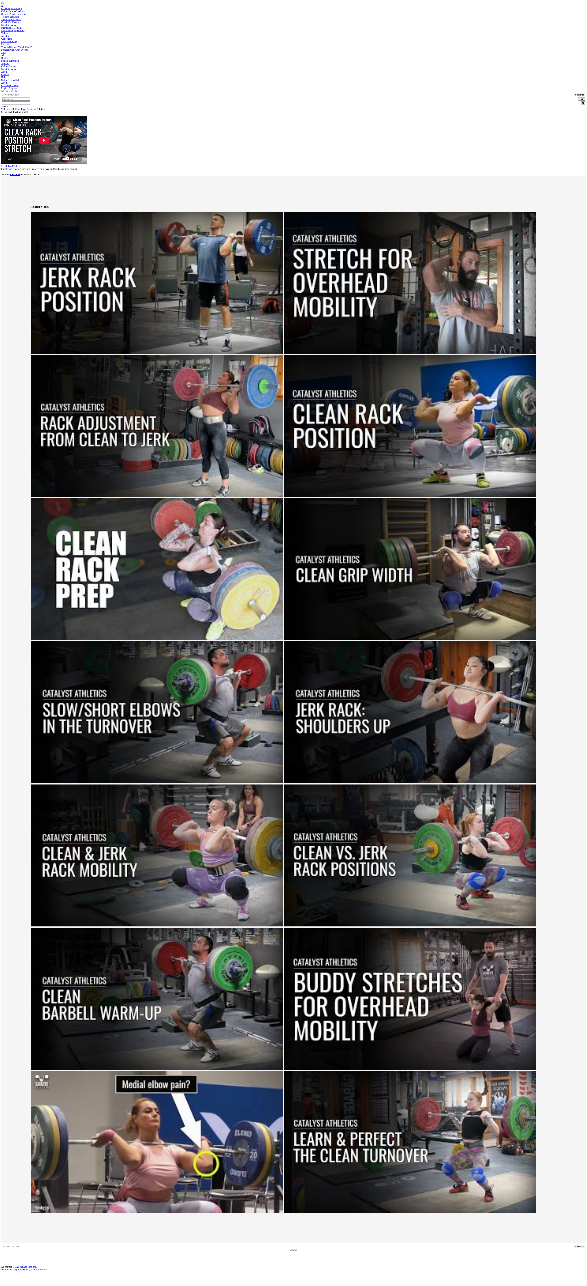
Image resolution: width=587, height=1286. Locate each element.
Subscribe (579, 95)
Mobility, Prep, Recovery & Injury (28, 109)
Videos (4, 109)
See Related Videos (10, 166)
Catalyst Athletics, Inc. (26, 1267)
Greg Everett (19, 1269)
